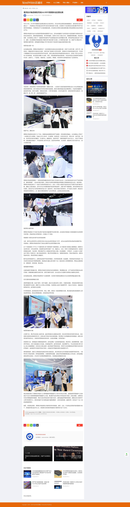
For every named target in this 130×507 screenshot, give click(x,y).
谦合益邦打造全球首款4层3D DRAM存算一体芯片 (97, 65)
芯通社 (39, 412)
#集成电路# (89, 23)
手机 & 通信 (66, 2)
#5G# (88, 25)
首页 (30, 8)
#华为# (88, 28)
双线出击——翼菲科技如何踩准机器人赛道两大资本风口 (97, 73)
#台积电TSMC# (101, 28)
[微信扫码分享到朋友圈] (31, 20)
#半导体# (93, 20)
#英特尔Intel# (100, 31)
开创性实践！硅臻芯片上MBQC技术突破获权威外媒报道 (99, 115)
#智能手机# (100, 20)
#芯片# (88, 20)
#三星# (94, 31)
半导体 (48, 2)
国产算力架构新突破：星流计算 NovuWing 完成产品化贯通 (97, 70)
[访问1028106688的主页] (96, 44)
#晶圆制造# (93, 25)
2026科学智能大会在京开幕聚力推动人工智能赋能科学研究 (97, 60)
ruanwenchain (30, 15)
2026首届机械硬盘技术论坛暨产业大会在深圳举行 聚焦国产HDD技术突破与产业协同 (42, 472)
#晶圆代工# (94, 28)
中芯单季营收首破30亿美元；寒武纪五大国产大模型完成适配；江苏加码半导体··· (72, 472)
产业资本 (75, 2)
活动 (82, 2)
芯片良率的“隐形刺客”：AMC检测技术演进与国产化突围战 (97, 63)
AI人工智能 (56, 2)
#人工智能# (96, 23)
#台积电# (89, 31)
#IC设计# (102, 23)
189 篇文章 (100, 55)
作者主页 (93, 55)
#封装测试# (100, 25)
